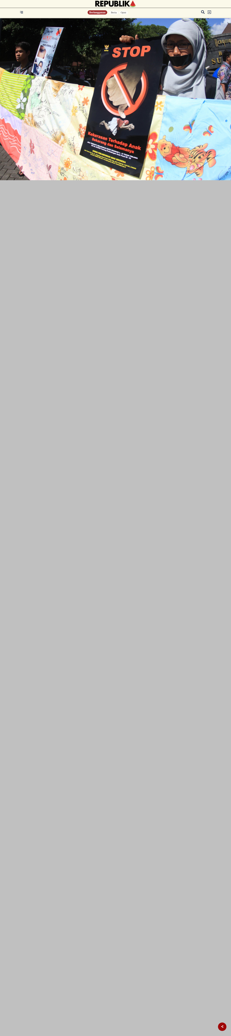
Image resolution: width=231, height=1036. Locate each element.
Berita (114, 12)
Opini (123, 12)
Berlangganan (97, 12)
